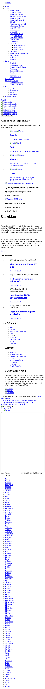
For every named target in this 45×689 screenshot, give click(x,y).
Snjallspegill (18, 47)
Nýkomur (13, 43)
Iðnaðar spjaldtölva (16, 34)
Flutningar (13, 73)
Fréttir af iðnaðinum (16, 85)
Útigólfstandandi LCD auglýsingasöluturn (20, 296)
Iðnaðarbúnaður (15, 77)
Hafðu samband (10, 96)
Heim (7, 6)
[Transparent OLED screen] (13, 199)
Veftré (8, 398)
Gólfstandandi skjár (7, 402)
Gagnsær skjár (15, 55)
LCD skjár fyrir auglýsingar (10, 400)
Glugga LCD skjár (18, 404)
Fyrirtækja (13, 69)
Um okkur (13, 329)
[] (22, 473)
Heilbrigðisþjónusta (16, 71)
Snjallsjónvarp (19, 49)
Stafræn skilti (14, 10)
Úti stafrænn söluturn (17, 26)
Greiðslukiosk (14, 40)
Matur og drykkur (16, 65)
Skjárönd (13, 57)
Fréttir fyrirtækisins (16, 83)
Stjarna (8, 410)
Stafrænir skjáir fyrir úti (18, 24)
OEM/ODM (9, 79)
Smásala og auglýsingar (18, 67)
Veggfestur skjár (15, 12)
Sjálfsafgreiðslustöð (16, 38)
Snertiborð (13, 59)
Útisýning (13, 22)
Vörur (7, 8)
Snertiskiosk (14, 41)
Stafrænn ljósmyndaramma (19, 53)
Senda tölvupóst (6, 408)
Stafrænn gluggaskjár (17, 20)
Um (6, 86)
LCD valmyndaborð (22, 402)
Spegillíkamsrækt (20, 45)
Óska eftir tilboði (7, 116)
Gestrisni (13, 63)
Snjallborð (13, 32)
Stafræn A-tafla (15, 18)
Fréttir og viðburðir (11, 81)
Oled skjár (13, 51)
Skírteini (12, 88)
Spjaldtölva (18, 36)
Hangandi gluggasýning (18, 16)
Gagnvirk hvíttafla (16, 28)
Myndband (13, 94)
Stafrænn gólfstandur (17, 14)
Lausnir (7, 61)
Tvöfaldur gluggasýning (29, 400)
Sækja (12, 341)
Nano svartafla (15, 30)
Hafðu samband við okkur (19, 331)
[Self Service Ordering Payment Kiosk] (19, 183)
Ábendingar (14, 90)
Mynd (12, 92)
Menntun (13, 75)
